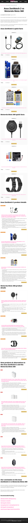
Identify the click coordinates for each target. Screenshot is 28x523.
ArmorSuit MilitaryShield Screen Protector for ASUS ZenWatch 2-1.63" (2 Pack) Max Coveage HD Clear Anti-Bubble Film (13, 242)
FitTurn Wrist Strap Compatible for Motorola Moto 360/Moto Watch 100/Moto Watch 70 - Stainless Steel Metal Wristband (14, 349)
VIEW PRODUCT (14, 56)
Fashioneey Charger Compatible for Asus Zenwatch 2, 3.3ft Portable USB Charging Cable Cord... (14, 53)
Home (2, 1)
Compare (7, 1)
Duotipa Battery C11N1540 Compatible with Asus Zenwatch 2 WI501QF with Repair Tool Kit (14, 107)
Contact (25, 1)
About (21, 1)
